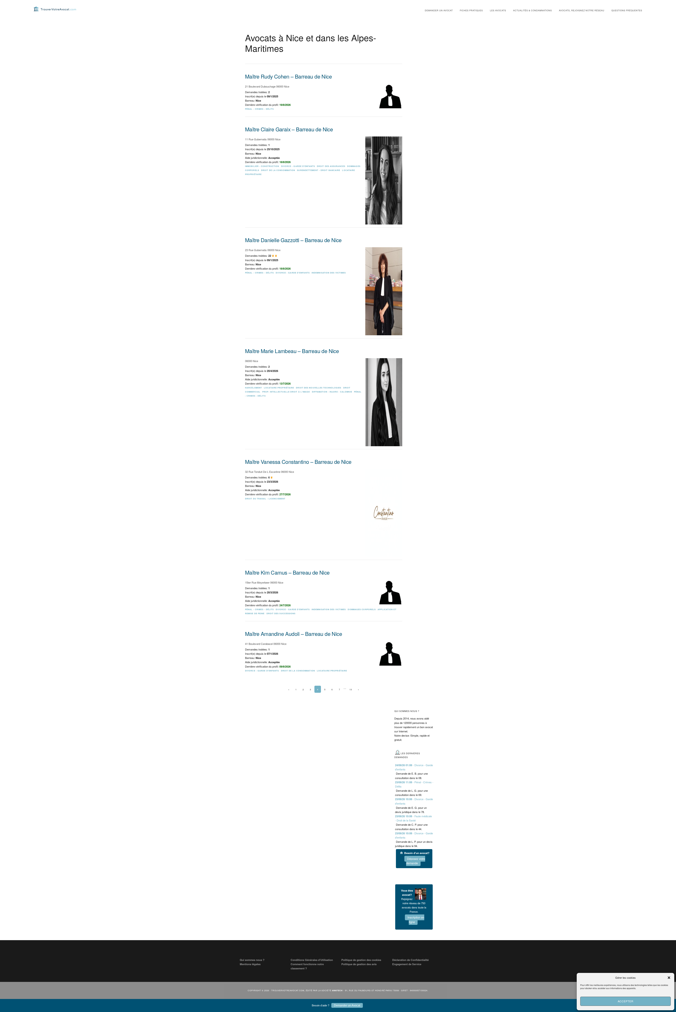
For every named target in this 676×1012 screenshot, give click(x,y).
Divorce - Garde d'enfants (298, 166)
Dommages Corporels (362, 609)
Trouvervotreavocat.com (55, 9)
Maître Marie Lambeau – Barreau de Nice (292, 351)
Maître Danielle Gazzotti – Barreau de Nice (293, 240)
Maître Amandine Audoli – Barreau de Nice (293, 633)
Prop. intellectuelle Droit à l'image (286, 391)
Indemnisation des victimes (329, 272)
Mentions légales (250, 964)
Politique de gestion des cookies (361, 960)
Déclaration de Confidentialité (410, 960)
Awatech (337, 990)
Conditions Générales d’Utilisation (312, 960)
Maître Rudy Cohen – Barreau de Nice (288, 76)
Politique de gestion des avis (359, 964)
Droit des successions (281, 613)
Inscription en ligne (416, 919)
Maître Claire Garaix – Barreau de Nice (289, 129)
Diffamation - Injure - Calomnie (332, 391)
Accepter (625, 1001)
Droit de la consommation (278, 170)
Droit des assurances (331, 166)
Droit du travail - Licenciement (265, 498)
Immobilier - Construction (262, 166)
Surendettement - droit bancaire (318, 170)
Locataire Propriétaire (279, 387)
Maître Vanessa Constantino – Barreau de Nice (298, 461)
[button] (669, 977)
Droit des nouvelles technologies (318, 387)
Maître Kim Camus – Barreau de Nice (287, 572)
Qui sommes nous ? (252, 960)
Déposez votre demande (415, 861)
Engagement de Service (406, 964)
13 (350, 689)
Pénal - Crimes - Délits (259, 109)
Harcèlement (253, 387)
